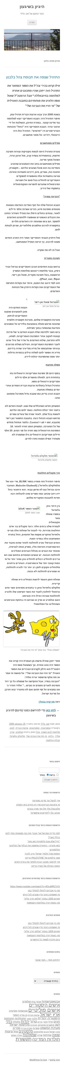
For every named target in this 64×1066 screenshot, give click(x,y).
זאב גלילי (45, 724)
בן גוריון (23, 1015)
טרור (33, 1021)
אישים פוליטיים (44, 1010)
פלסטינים (26, 1031)
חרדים (40, 1022)
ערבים (46, 1032)
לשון (57, 1024)
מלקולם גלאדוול (17, 736)
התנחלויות (20, 1018)
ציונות (9, 1031)
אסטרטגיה (46, 728)
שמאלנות (30, 1035)
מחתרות (33, 1025)
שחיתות (47, 1035)
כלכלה (16, 1022)
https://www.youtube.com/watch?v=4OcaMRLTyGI (35, 886)
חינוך (45, 1022)
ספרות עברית (26, 1028)
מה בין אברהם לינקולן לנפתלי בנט (44, 890)
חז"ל (50, 1022)
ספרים (16, 1028)
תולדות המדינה (46, 1039)
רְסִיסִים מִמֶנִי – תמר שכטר (47, 960)
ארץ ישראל (50, 1014)
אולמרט (19, 732)
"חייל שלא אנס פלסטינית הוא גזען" (43, 841)
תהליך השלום (16, 1035)
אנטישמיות (23, 1011)
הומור (16, 1015)
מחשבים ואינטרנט (46, 1025)
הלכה (34, 1018)
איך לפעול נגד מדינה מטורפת (46, 800)
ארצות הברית (22, 728)
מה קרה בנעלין (47, 701)
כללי (9, 1021)
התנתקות (9, 1018)
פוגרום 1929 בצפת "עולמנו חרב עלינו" (42, 898)
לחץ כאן (51, 710)
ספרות (36, 1028)
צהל (38, 732)
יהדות (25, 1021)
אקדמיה (13, 1010)
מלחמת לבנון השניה (50, 732)
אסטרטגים (34, 728)
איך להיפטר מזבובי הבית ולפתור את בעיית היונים (37, 862)
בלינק (51, 736)
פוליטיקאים (38, 1032)
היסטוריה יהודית (49, 1018)
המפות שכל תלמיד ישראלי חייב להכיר (42, 853)
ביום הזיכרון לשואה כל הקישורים (45, 939)
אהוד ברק (36, 1001)
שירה (39, 1035)
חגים (57, 1021)
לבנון (12, 728)
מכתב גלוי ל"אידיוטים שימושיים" (45, 813)
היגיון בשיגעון (32, 6)
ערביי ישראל (54, 1032)
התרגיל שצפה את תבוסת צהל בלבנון (33, 77)
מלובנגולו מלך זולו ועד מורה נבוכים (43, 809)
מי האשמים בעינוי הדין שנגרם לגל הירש (41, 894)
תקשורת (24, 1039)
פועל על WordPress (38, 1060)
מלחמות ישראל (20, 1024)
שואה (56, 1035)
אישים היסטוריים (44, 1005)
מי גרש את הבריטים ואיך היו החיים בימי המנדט (38, 804)
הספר (29, 1019)
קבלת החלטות (53, 740)
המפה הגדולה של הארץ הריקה (45, 866)
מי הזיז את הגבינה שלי (36, 736)
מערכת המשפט (50, 1028)
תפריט (32, 22)
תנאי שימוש (55, 1060)
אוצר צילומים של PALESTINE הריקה (42, 858)
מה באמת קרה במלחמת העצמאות (43, 903)
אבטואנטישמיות (51, 1001)
